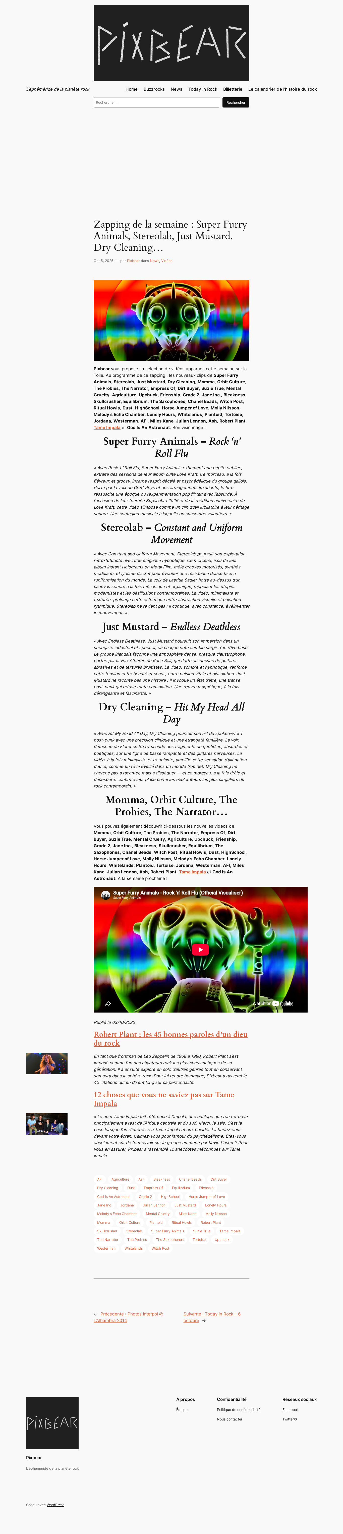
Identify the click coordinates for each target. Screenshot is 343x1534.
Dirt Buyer (219, 1179)
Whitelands (134, 1248)
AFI (99, 1179)
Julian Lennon (154, 1205)
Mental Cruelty (158, 1213)
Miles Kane (187, 1213)
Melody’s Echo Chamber (117, 1213)
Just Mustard (185, 1205)
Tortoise (199, 1239)
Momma (103, 1222)
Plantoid (156, 1222)
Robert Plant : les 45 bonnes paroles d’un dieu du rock (171, 1039)
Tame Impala (107, 427)
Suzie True (201, 1231)
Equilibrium (181, 1188)
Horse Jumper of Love (207, 1196)
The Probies (137, 1239)
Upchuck (222, 1239)
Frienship (206, 1188)
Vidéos (166, 260)
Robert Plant (211, 1222)
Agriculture (120, 1179)
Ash (141, 1179)
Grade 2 (145, 1196)
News (154, 260)
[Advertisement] (171, 153)
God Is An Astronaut (113, 1196)
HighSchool (170, 1196)
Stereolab (134, 1231)
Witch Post (160, 1248)
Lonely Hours (215, 1205)
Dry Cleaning (107, 1188)
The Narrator (107, 1239)
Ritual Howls (182, 1222)
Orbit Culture (129, 1222)
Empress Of (153, 1188)
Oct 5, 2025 (103, 260)
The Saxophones (170, 1239)
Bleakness (161, 1179)
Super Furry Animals (167, 1231)
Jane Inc (104, 1205)
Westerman (106, 1248)
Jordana (127, 1205)
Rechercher (235, 102)
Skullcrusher (107, 1231)
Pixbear (133, 260)
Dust (131, 1188)
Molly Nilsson (216, 1213)
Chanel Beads (190, 1179)
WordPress (55, 1505)
